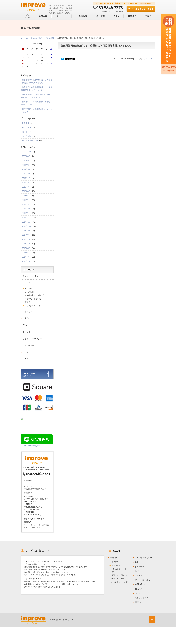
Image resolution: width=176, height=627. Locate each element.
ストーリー (27, 312)
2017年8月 (26, 235)
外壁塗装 (25, 123)
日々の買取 (29, 292)
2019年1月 (26, 178)
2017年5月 (26, 248)
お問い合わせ (28, 345)
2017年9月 (26, 231)
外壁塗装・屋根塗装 (33, 299)
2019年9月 (26, 161)
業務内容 (114, 557)
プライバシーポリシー (32, 339)
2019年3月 (26, 169)
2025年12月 (26, 152)
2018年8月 (26, 187)
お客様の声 (27, 318)
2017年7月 (26, 239)
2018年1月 (26, 213)
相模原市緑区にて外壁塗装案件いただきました (36, 110)
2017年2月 (26, 261)
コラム (25, 359)
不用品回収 (26, 127)
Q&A (25, 325)
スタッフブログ (141, 598)
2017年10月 (26, 226)
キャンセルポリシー (31, 276)
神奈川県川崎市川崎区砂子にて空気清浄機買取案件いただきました (36, 88)
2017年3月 (26, 257)
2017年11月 (26, 222)
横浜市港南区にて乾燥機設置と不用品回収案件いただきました (36, 95)
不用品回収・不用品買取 (34, 295)
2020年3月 (26, 156)
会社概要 (26, 332)
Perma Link (150, 59)
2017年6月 (26, 244)
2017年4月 (26, 253)
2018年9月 (26, 183)
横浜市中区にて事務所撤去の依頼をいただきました (36, 103)
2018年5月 (26, 196)
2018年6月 (26, 191)
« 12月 (27, 69)
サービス (26, 283)
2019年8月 (26, 165)
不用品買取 (26, 136)
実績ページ (140, 602)
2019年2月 (26, 174)
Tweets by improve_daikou (31, 446)
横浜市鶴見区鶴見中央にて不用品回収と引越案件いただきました (36, 81)
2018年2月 (26, 209)
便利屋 (24, 132)
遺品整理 (28, 289)
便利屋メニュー (31, 302)
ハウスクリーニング (30, 141)
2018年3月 (26, 204)
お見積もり (27, 352)
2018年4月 (26, 200)
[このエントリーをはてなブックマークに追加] (62, 59)
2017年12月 (26, 217)
